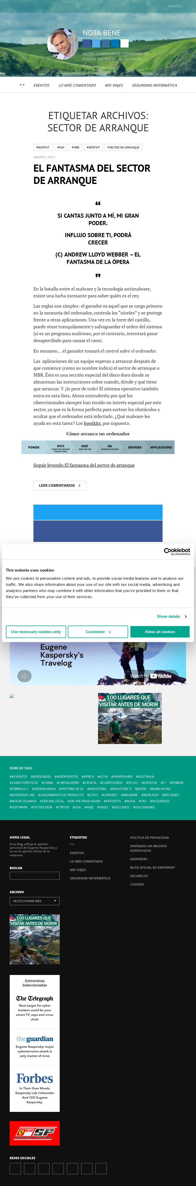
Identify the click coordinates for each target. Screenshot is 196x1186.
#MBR (75, 147)
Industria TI (121, 789)
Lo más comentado (77, 85)
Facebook (87, 43)
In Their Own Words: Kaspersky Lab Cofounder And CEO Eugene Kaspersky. (34, 1095)
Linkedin (115, 43)
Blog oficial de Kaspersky (152, 867)
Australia (146, 776)
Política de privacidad (149, 837)
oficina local (53, 801)
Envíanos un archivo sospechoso (148, 848)
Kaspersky (139, 859)
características (25, 783)
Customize (95, 632)
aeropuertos (67, 776)
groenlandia (45, 789)
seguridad (160, 801)
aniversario (122, 776)
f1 (164, 783)
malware (130, 795)
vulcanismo (145, 807)
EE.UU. (133, 783)
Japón (141, 789)
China (48, 783)
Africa (89, 776)
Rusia (131, 801)
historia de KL (72, 789)
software (20, 807)
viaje (90, 807)
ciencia (90, 783)
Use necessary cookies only (36, 632)
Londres (110, 795)
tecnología (42, 807)
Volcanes (121, 807)
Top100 (63, 807)
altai (104, 776)
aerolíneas (42, 776)
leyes (93, 795)
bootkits (92, 423)
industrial (98, 789)
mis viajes (171, 795)
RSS (101, 1168)
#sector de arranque (123, 147)
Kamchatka (161, 789)
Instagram (106, 43)
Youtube (72, 1168)
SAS (143, 801)
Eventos (41, 85)
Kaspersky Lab (23, 795)
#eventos (19, 776)
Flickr (86, 1168)
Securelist (139, 876)
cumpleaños (112, 783)
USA (78, 807)
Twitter (96, 43)
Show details (168, 616)
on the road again (85, 801)
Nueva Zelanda (24, 801)
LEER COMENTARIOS (59, 485)
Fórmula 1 (20, 789)
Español (175, 6)
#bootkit (43, 147)
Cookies (137, 884)
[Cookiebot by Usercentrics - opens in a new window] (167, 551)
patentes (113, 801)
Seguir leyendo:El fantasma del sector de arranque (84, 465)
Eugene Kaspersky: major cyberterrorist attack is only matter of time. (35, 1051)
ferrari (177, 783)
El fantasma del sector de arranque (92, 174)
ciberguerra (69, 783)
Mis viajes (114, 85)
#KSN (60, 147)
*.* (21, 85)
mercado (150, 795)
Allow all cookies (160, 632)
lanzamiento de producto (62, 795)
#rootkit (93, 147)
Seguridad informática (154, 85)
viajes (103, 807)
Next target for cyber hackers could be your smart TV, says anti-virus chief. (34, 1012)
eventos (150, 783)
